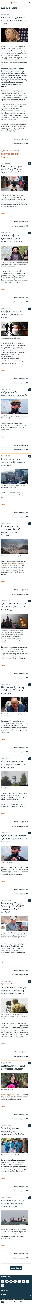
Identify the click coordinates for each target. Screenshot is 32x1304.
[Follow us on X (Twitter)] (19, 1281)
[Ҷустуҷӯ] (28, 1302)
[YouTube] (15, 1302)
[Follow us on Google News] (2, 1281)
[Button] (21, 139)
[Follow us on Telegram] (23, 1281)
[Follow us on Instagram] (15, 1281)
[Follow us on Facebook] (7, 1281)
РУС (21, 1302)
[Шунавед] (8, 1302)
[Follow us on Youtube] (11, 1281)
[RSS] (27, 1281)
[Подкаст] (2, 1285)
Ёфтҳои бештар (16, 1268)
